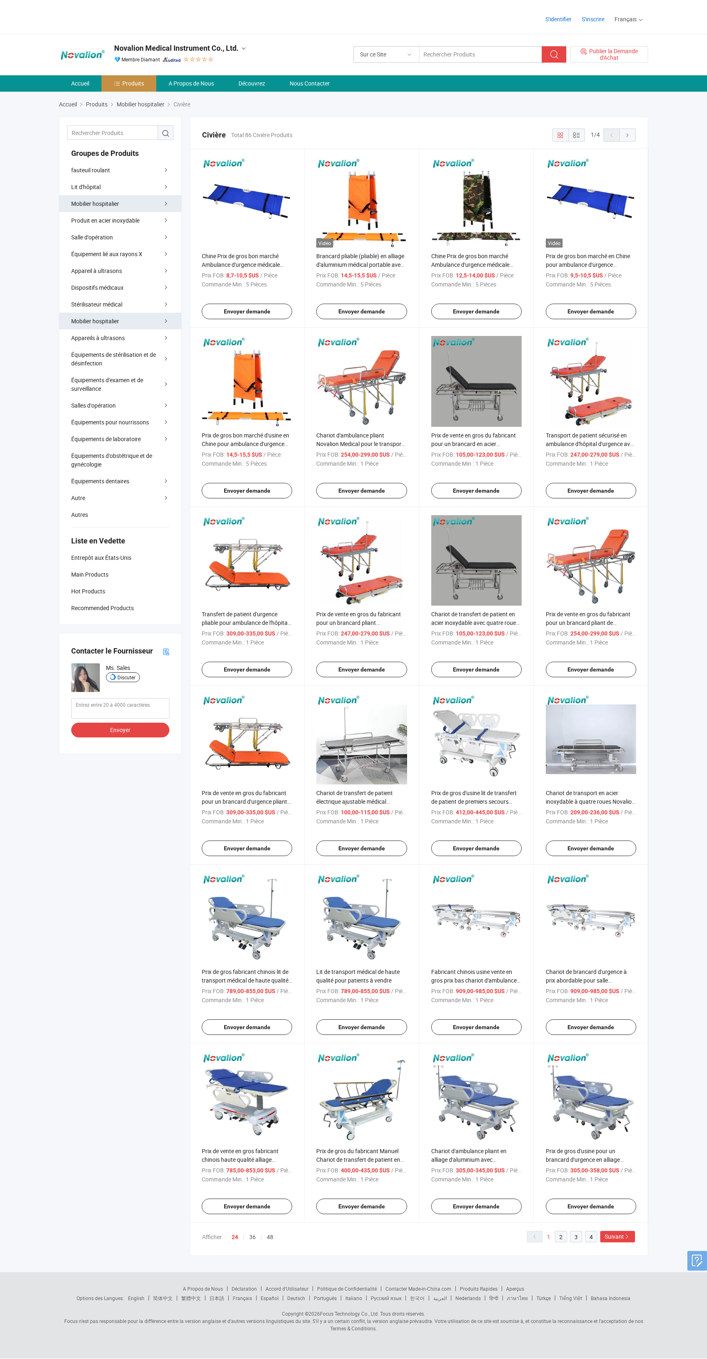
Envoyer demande (247, 311)
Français (242, 1298)
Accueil (80, 83)
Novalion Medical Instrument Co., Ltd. (176, 48)
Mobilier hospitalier (95, 203)
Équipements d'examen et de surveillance (107, 384)
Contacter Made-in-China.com (418, 1288)
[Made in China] (111, 16)
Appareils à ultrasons (98, 338)
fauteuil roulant (90, 170)
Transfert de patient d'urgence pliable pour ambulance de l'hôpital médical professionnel (245, 622)
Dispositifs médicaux (97, 287)
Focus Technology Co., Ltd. (349, 1313)
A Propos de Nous (191, 83)
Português (325, 1298)
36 (252, 1237)
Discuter (126, 677)
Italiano (353, 1298)
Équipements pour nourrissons (110, 422)
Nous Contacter (310, 83)
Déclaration (244, 1288)
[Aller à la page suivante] (627, 135)
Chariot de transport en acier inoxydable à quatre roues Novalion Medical (590, 801)
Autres (79, 514)
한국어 (417, 1298)
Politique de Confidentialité (347, 1288)
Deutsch (296, 1298)
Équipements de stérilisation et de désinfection (113, 359)
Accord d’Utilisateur (287, 1288)
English (136, 1298)
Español (270, 1298)
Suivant (614, 1236)
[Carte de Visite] (166, 651)
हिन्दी (493, 1298)
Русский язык (386, 1298)
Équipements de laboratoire (106, 439)
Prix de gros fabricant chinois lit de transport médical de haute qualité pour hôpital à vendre (245, 980)
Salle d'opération (92, 237)
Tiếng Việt (570, 1298)
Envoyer (120, 730)
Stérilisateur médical (96, 304)
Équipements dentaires (100, 481)
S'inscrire (593, 19)
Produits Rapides (479, 1288)
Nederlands (468, 1298)
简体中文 (163, 1298)
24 (235, 1237)
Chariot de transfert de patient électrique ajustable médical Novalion (354, 801)
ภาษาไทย (517, 1298)
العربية (440, 1298)
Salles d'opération (93, 405)
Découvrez (252, 83)
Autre (78, 498)
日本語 (216, 1298)
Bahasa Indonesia (610, 1298)
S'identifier (558, 19)
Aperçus (515, 1288)
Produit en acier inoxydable (105, 220)
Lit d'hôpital (86, 187)
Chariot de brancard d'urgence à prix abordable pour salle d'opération (586, 980)
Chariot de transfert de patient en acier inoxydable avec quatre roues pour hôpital (475, 622)
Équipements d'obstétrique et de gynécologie (111, 460)
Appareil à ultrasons (96, 271)
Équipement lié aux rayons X (106, 254)
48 (270, 1237)
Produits (133, 83)
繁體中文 (191, 1298)
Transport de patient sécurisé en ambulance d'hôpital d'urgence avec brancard (591, 443)
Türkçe (543, 1298)
